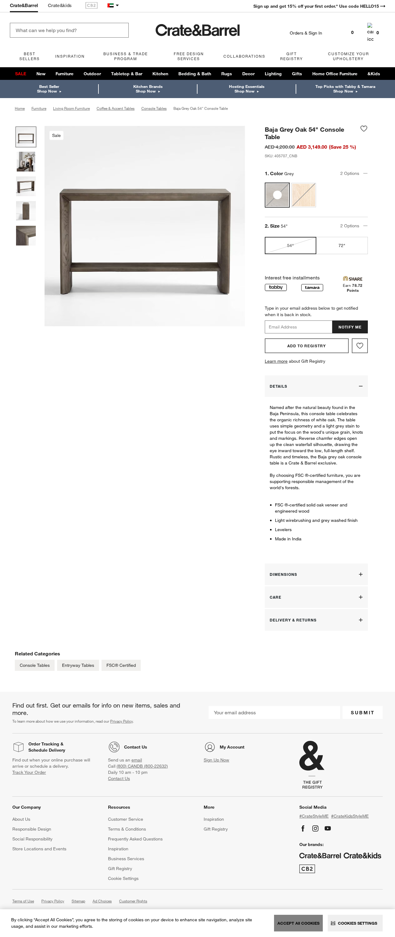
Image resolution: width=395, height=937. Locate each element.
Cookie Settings (123, 878)
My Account (232, 747)
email (136, 760)
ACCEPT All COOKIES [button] (298, 923)
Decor (248, 73)
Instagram (315, 828)
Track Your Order (29, 772)
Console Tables (35, 665)
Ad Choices (102, 900)
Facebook (303, 828)
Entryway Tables (78, 665)
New (40, 73)
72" (342, 245)
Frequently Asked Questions (135, 839)
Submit (363, 712)
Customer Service (125, 819)
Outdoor (92, 73)
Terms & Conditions (127, 829)
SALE (20, 73)
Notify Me (350, 326)
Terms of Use (23, 900)
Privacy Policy (121, 721)
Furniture (64, 73)
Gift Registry (120, 868)
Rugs (226, 73)
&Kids (374, 73)
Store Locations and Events (39, 849)
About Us (21, 819)
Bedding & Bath (194, 73)
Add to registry (306, 345)
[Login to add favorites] (363, 133)
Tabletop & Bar (126, 73)
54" (290, 245)
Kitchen (160, 73)
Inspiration (118, 849)
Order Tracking (43, 744)
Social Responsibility (32, 839)
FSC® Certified (121, 665)
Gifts (297, 73)
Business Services (126, 858)
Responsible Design (31, 829)
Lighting (273, 73)
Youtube (327, 828)
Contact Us (135, 747)
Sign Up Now (216, 760)
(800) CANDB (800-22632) (142, 766)
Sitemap (78, 900)
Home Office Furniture (334, 73)
